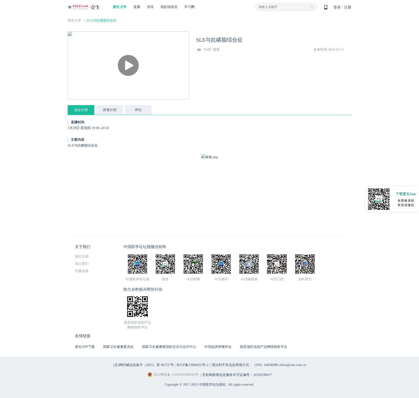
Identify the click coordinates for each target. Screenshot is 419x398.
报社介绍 (82, 256)
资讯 (150, 7)
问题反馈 (82, 271)
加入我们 (82, 263)
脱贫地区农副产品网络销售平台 (263, 347)
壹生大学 (120, 7)
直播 (136, 7)
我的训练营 (169, 7)
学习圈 (189, 7)
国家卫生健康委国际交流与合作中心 (169, 347)
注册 (347, 7)
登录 (337, 7)
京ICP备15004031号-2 (192, 365)
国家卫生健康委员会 (118, 347)
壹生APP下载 (85, 347)
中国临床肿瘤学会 (218, 347)
